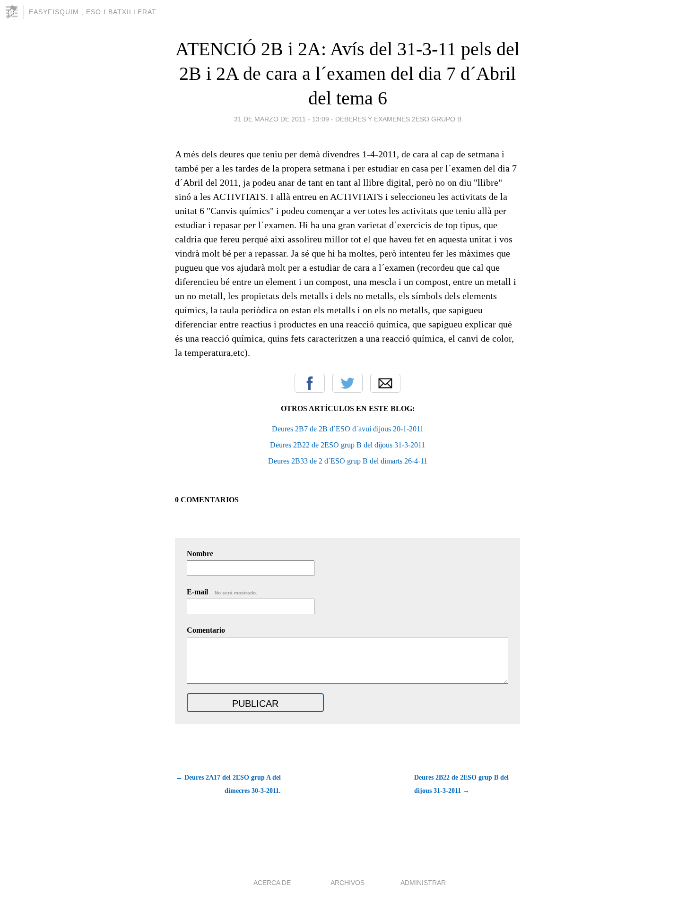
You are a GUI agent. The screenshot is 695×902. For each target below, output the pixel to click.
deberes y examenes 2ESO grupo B (398, 119)
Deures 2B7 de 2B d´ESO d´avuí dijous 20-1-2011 (348, 429)
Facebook (310, 383)
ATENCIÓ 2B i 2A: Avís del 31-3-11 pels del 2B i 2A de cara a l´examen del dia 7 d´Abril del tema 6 (347, 73)
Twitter (347, 383)
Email (385, 383)
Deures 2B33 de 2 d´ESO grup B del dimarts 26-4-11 (347, 461)
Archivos (347, 882)
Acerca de (272, 882)
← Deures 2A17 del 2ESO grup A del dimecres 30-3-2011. (228, 784)
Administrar (423, 882)
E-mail (222, 592)
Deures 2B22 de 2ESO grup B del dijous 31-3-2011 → (461, 784)
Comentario (206, 630)
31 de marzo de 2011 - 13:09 (281, 119)
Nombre (200, 554)
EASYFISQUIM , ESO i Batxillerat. (93, 12)
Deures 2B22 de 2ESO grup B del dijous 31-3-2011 (347, 445)
